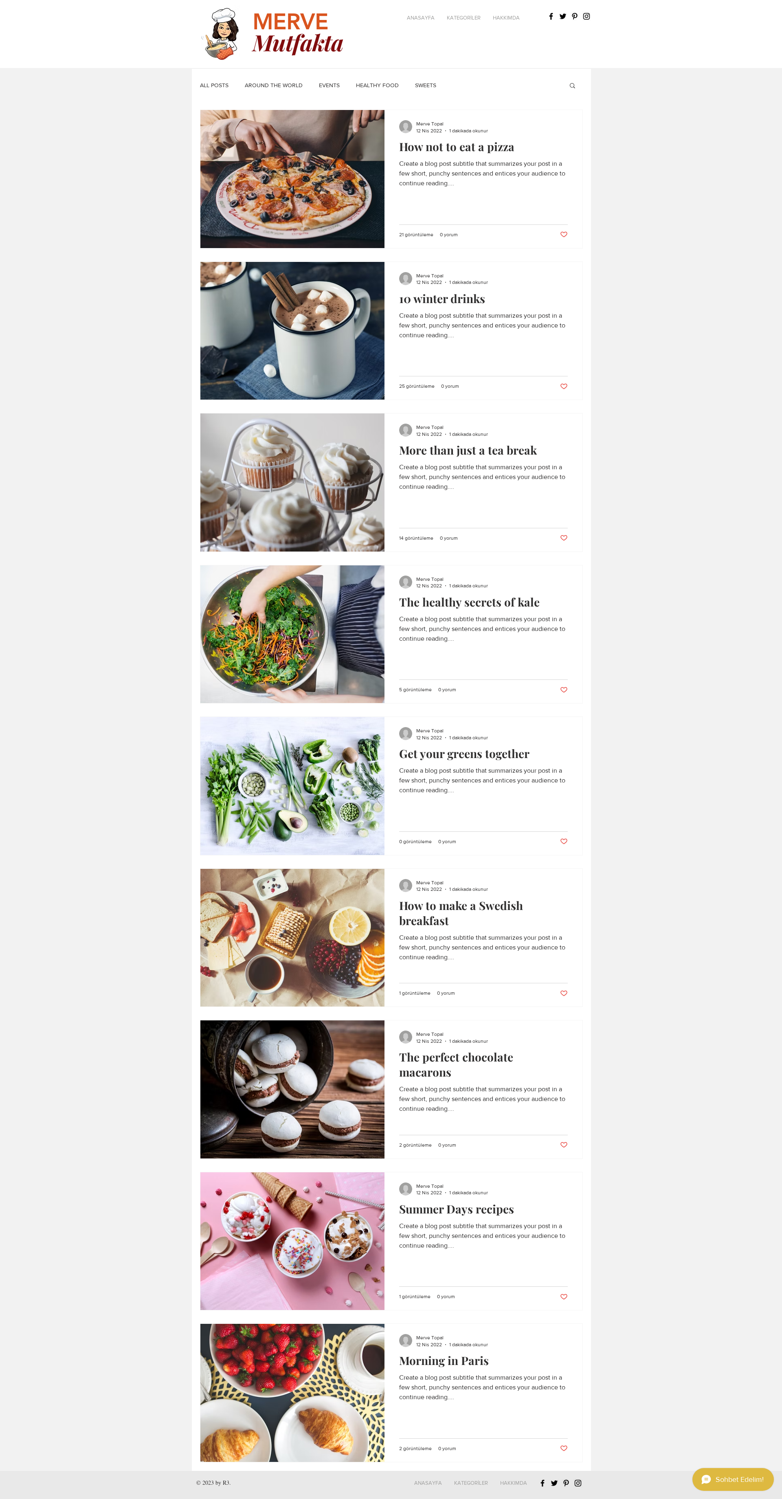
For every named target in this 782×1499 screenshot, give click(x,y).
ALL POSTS (214, 85)
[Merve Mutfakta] (586, 16)
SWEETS (425, 85)
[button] (464, 18)
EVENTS (329, 85)
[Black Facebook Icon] (551, 16)
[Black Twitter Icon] (562, 16)
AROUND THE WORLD (274, 85)
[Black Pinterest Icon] (574, 16)
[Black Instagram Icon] (577, 1483)
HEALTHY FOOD (377, 85)
